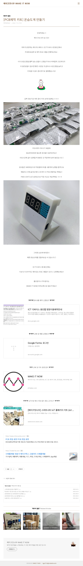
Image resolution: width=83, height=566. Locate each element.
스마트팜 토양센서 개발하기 (12, 489)
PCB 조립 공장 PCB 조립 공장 (17, 439)
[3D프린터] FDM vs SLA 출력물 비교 (14, 496)
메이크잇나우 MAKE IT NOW (16, 3)
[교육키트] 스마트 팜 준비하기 (12, 498)
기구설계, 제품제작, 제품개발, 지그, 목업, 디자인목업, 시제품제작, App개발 (31, 456)
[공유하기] (11, 469)
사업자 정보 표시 (10, 478)
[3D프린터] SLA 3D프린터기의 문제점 (14, 494)
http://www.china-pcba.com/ (16, 436)
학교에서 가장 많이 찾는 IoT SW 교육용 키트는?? (17, 491)
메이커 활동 (8, 486)
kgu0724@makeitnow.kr (49, 563)
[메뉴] (78, 3)
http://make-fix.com (13, 451)
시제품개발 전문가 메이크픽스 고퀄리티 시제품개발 (25, 454)
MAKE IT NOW (36, 563)
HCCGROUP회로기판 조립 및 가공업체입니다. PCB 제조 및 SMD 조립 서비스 (32, 442)
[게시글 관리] (13, 469)
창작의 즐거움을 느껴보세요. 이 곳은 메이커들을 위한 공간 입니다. (26, 545)
